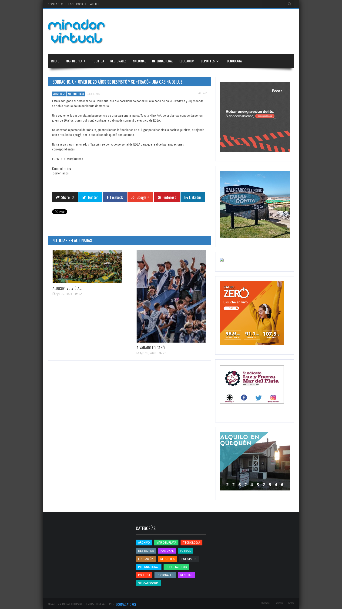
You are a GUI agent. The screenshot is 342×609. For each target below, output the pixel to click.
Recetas (186, 575)
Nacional (139, 60)
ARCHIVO (59, 94)
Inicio (55, 60)
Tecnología (233, 60)
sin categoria (148, 583)
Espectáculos (176, 567)
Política (98, 60)
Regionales (118, 60)
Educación (186, 60)
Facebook (75, 4)
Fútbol (185, 551)
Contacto (55, 4)
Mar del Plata (75, 60)
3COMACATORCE (126, 604)
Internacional (162, 60)
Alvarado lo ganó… (152, 347)
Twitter (93, 4)
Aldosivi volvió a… (67, 288)
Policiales (188, 559)
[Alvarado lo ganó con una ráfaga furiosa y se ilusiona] (171, 296)
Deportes (208, 60)
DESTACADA (146, 551)
